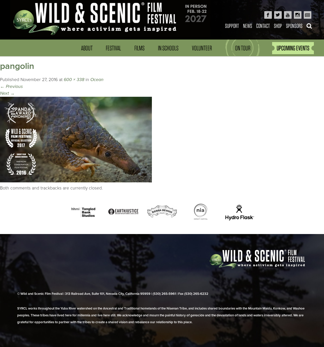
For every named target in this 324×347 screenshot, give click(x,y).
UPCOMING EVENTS (293, 48)
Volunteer (202, 48)
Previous (11, 86)
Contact (263, 25)
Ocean (97, 79)
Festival (113, 48)
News (247, 25)
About (87, 48)
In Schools (168, 48)
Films (139, 48)
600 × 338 (74, 79)
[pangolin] (76, 181)
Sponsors (294, 25)
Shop (278, 25)
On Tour (242, 48)
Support (232, 25)
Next (7, 93)
